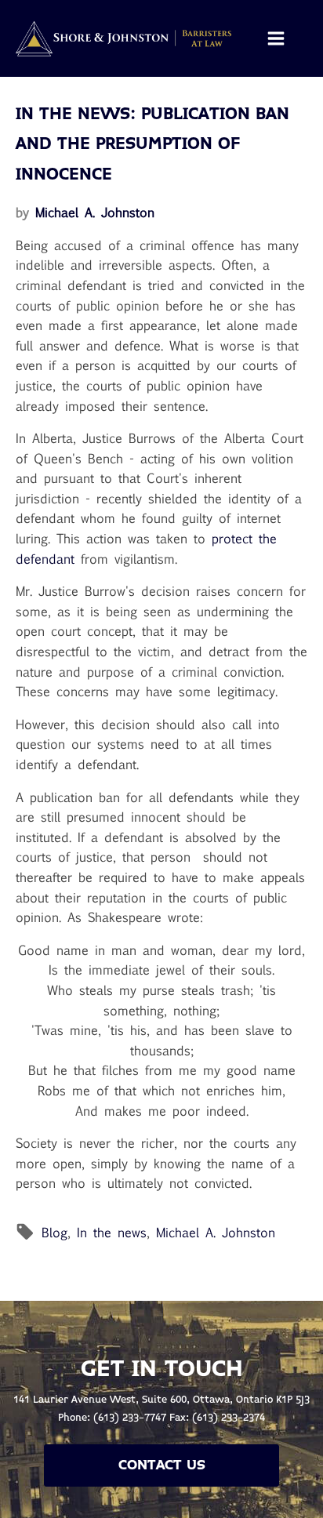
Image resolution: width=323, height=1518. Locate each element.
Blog (54, 1232)
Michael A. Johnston (94, 212)
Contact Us (161, 1465)
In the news (112, 1232)
